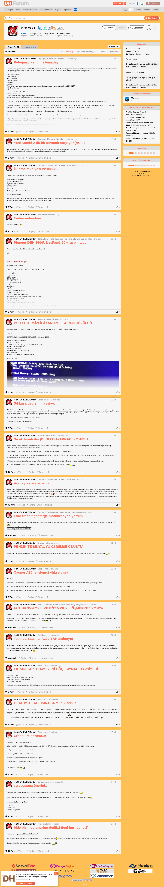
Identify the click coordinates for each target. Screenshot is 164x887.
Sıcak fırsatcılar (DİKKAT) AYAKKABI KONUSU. (51, 439)
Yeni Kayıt (154, 3)
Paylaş (31, 132)
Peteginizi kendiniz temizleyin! (38, 62)
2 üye (46, 36)
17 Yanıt (11, 851)
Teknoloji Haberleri (30, 10)
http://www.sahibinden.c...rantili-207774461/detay (23, 417)
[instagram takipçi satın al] (62, 868)
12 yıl (113, 480)
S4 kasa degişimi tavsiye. (34, 403)
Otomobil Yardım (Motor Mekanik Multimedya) (58, 512)
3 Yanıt (11, 132)
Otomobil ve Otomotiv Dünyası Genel (54, 165)
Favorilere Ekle (44, 132)
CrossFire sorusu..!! (30, 736)
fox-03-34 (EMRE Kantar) (25, 59)
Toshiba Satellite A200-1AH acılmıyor (43, 639)
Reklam (147, 9)
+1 (62, 28)
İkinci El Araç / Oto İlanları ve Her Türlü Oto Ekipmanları (62, 239)
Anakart (41, 699)
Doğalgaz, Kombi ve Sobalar (51, 59)
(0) (110, 52)
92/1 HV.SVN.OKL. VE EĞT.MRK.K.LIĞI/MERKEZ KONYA (58, 608)
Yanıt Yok (12, 536)
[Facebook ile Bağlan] (138, 3)
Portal (18, 10)
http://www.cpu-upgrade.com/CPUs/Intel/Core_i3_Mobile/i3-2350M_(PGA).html (33, 586)
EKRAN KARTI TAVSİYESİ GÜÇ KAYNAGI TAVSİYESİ (56, 669)
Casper (41, 569)
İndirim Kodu (47, 10)
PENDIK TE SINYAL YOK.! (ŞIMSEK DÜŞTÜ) (48, 546)
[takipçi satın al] (24, 868)
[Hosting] (140, 868)
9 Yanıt (11, 775)
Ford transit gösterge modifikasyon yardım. (49, 516)
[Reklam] (75, 9)
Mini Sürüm (147, 175)
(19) (68, 52)
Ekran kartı (43, 665)
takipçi (122, 28)
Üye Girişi (118, 3)
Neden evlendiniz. (28, 218)
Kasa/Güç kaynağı (46, 319)
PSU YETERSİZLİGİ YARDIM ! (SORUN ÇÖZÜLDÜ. (53, 323)
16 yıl (113, 635)
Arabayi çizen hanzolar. (32, 483)
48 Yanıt (11, 505)
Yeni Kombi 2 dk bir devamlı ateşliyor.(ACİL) (49, 143)
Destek (156, 9)
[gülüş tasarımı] (102, 872)
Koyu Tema (125, 9)
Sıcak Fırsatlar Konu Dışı (49, 436)
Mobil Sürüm (136, 175)
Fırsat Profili (30, 47)
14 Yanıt (11, 472)
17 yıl (113, 699)
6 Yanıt (11, 692)
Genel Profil (13, 47)
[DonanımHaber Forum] (17, 3)
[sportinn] (63, 872)
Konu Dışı (42, 215)
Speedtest (68, 10)
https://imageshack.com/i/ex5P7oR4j (19, 529)
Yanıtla (21, 132)
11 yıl (113, 59)
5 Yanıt (11, 561)
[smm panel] (102, 868)
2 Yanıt (11, 207)
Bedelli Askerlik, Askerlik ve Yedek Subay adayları (60, 605)
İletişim (138, 9)
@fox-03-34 (28, 27)
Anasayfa (9, 10)
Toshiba (41, 635)
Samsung (42, 400)
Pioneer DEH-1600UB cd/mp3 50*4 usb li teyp (50, 242)
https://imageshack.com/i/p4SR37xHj (19, 527)
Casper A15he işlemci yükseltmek (41, 572)
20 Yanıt (11, 231)
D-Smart (41, 543)
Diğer (57, 10)
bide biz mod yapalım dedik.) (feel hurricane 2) (51, 827)
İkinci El (129, 141)
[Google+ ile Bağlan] (142, 3)
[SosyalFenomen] (140, 872)
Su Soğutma (43, 782)
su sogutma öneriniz (30, 785)
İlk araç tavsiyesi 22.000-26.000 (39, 169)
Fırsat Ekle (114, 46)
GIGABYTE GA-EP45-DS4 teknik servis (45, 703)
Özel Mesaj (138, 28)
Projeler (41, 824)
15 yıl (113, 605)
